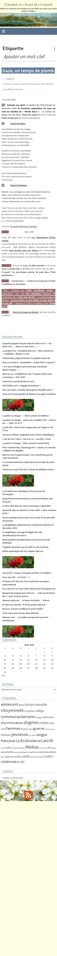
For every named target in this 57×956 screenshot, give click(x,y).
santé (26, 754)
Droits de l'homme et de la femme (36, 83)
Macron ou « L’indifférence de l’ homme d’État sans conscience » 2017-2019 (27, 373)
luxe (2, 745)
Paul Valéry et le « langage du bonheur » (21, 383)
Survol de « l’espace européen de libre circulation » (27, 570)
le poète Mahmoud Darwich (24, 224)
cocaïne (29, 708)
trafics (48, 754)
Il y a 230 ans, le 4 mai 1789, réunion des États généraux (28, 586)
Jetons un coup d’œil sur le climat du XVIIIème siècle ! (28, 467)
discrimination (12, 720)
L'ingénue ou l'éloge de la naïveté (29, 4)
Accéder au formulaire (12, 775)
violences (8, 759)
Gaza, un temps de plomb (28, 70)
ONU (49, 745)
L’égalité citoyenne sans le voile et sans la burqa (25, 544)
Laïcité (47, 738)
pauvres (17, 750)
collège (39, 708)
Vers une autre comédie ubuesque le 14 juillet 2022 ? (27, 387)
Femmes (13, 726)
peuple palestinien (46, 749)
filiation (24, 726)
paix (54, 745)
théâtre (41, 755)
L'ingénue (10, 78)
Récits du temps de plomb (26, 309)
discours (48, 715)
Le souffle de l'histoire (12, 87)
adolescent (9, 702)
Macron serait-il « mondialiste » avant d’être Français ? (28, 360)
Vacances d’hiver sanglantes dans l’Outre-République (28, 432)
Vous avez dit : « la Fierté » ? (16, 575)
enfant (43, 720)
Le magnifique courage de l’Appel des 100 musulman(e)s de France (22, 532)
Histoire (6, 733)
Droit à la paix (12, 83)
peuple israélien (28, 749)
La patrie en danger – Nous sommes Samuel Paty (25, 440)
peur (3, 755)
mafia (8, 745)
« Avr (3, 673)
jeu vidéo (32, 733)
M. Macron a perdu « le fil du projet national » (24, 602)
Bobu (21, 702)
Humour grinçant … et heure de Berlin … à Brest (25, 598)
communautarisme (18, 714)
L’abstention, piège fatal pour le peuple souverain (26, 355)
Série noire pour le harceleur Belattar (20, 610)
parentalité (7, 749)
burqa (29, 702)
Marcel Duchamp (18, 745)
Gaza (30, 727)
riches (17, 754)
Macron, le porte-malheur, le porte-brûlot (22, 606)
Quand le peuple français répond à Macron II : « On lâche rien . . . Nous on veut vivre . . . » (26, 343)
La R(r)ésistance (28, 738)
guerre (38, 726)
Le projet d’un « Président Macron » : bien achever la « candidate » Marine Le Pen (27, 350)
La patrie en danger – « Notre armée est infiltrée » (26, 413)
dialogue (39, 715)
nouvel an (42, 746)
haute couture (49, 727)
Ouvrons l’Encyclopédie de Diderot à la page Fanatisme (29, 391)
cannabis (40, 702)
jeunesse (20, 732)
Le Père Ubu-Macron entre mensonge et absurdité (26, 503)
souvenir (34, 754)
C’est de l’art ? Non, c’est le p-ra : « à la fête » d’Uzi (26, 436)
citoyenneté (12, 708)
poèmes (9, 754)
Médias (32, 745)
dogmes (31, 720)
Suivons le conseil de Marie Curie (18, 379)
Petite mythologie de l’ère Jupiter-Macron (22, 549)
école (21, 759)
